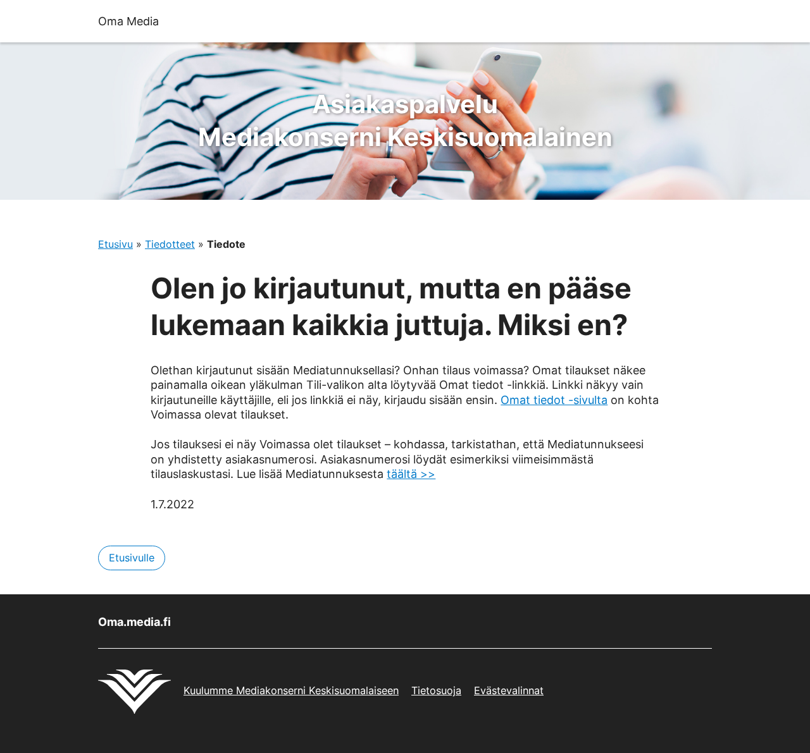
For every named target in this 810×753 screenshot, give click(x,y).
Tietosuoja (436, 690)
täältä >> (411, 474)
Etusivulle (131, 557)
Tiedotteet (170, 244)
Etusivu (115, 244)
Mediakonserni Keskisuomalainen (405, 120)
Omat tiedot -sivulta (554, 400)
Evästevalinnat (509, 690)
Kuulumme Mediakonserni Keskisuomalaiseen (291, 690)
